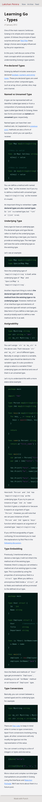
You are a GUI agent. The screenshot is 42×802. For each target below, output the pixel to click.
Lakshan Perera (10, 4)
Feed (37, 4)
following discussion (12, 543)
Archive (30, 4)
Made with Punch (21, 798)
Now (24, 4)
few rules (16, 726)
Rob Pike (24, 40)
